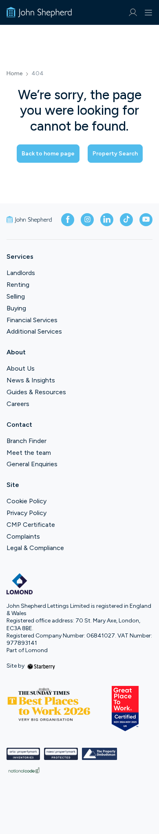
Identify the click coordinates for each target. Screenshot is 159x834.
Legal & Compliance (35, 548)
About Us (21, 368)
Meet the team (29, 452)
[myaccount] (133, 12)
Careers (18, 404)
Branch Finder (26, 441)
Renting (18, 284)
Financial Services (32, 320)
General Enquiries (32, 464)
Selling (16, 296)
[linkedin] (106, 219)
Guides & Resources (36, 392)
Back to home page (48, 153)
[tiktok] (126, 219)
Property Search (115, 153)
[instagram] (87, 219)
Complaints (23, 536)
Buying (16, 308)
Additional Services (34, 331)
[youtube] (145, 219)
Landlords (21, 273)
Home (14, 73)
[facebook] (67, 219)
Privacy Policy (26, 513)
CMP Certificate (31, 524)
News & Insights (31, 380)
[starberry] (41, 665)
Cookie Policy (26, 501)
